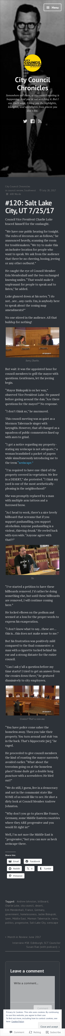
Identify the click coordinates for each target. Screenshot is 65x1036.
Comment (42, 1008)
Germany (39, 910)
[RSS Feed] (40, 121)
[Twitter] (25, 121)
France (29, 910)
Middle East (19, 918)
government (12, 914)
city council (27, 905)
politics (9, 922)
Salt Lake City (37, 922)
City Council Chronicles (32, 83)
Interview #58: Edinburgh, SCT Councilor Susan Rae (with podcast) (36, 944)
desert (39, 905)
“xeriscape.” (25, 463)
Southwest (30, 190)
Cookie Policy (17, 1021)
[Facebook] (32, 121)
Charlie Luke (12, 905)
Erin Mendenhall (14, 910)
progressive (21, 922)
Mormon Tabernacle (39, 918)
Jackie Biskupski (47, 914)
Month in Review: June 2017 (24, 937)
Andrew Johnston (26, 901)
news (55, 918)
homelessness (28, 914)
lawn (8, 918)
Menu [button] (55, 7)
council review (15, 190)
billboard (43, 901)
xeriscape (52, 922)
